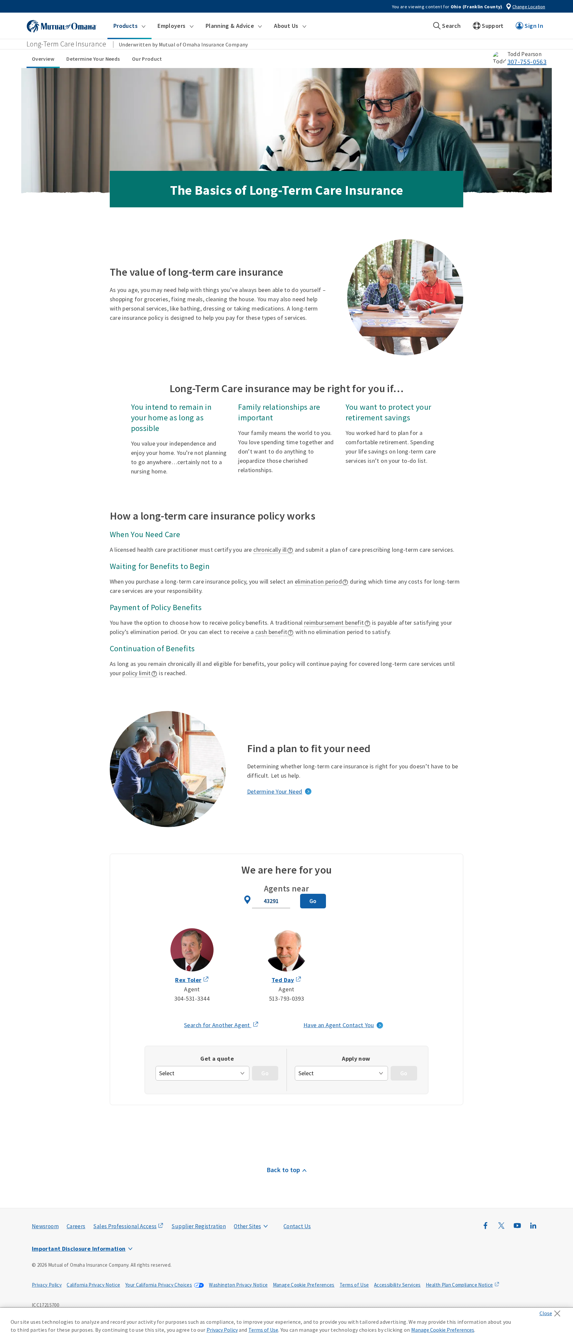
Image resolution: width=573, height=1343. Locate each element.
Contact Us (297, 1226)
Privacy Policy (47, 1285)
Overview (43, 58)
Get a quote (217, 1058)
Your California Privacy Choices (158, 1285)
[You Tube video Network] (517, 1229)
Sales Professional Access (125, 1226)
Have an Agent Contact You (338, 1025)
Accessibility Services (397, 1285)
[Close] (552, 1311)
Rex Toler (188, 980)
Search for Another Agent (221, 1025)
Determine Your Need (274, 791)
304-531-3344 (192, 998)
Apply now (356, 1058)
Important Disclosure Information (79, 1248)
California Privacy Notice (93, 1285)
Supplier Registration (198, 1226)
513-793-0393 (286, 998)
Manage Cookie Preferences (304, 1285)
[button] (129, 26)
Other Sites (247, 1226)
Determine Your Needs (93, 58)
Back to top (283, 1170)
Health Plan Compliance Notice (459, 1285)
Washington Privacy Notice (238, 1285)
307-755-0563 (526, 62)
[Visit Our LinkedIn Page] (533, 1229)
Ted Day (283, 980)
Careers (76, 1226)
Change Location (528, 7)
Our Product (147, 58)
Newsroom (45, 1226)
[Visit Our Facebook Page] (485, 1229)
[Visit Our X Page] (501, 1229)
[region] (286, 1325)
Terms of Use (354, 1285)
